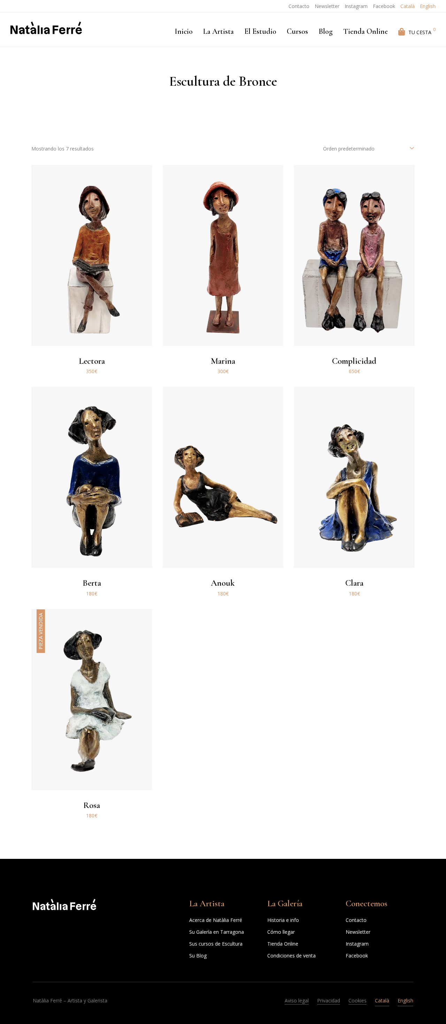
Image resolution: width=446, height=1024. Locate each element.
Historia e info (283, 920)
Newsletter (327, 6)
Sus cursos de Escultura (216, 943)
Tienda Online (282, 943)
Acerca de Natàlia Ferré (215, 920)
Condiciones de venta (291, 955)
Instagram (356, 6)
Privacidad (328, 1000)
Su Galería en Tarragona (216, 932)
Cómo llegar (281, 932)
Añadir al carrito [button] (92, 377)
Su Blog (198, 955)
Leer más (92, 821)
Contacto (299, 6)
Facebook (384, 6)
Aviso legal (297, 1000)
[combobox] (369, 148)
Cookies (357, 1000)
